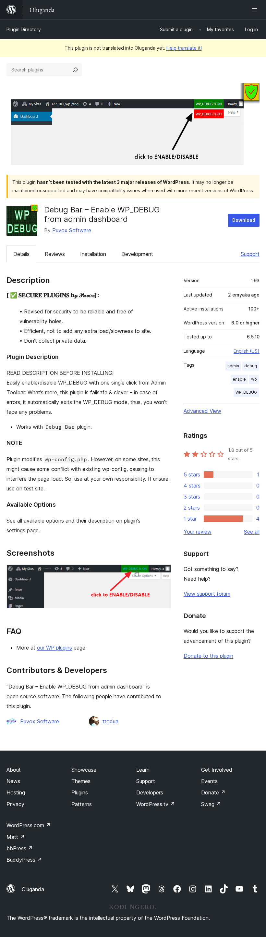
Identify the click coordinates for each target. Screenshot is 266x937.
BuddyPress (24, 859)
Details (21, 254)
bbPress (19, 848)
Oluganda (33, 889)
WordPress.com (28, 825)
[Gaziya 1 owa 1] (162, 573)
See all (252, 531)
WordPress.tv (155, 804)
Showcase (83, 769)
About (13, 769)
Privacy (15, 804)
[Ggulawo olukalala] (255, 9)
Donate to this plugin (208, 655)
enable (239, 379)
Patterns (81, 804)
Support (250, 254)
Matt (15, 837)
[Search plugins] (75, 69)
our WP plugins (54, 647)
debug (250, 365)
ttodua (110, 721)
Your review (198, 531)
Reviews (55, 254)
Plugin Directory (23, 29)
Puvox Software (71, 230)
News (13, 781)
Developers (149, 792)
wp (254, 379)
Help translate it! (184, 48)
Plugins (79, 792)
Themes (81, 781)
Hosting (15, 792)
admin (233, 365)
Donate (213, 792)
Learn (143, 769)
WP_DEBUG (246, 392)
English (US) (247, 351)
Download (243, 220)
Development (137, 254)
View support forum (207, 593)
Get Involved (216, 769)
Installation (93, 254)
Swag (211, 804)
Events (209, 781)
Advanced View (202, 411)
